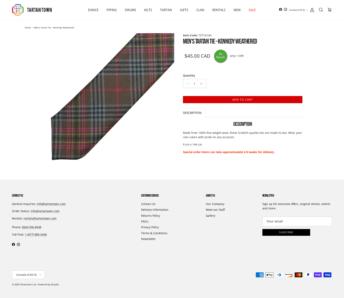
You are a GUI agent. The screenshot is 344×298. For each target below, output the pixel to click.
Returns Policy (150, 215)
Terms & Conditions (154, 233)
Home (28, 27)
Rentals (219, 10)
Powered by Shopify (48, 284)
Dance (93, 10)
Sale (252, 10)
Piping (112, 10)
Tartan (166, 10)
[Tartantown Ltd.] (32, 10)
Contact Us (148, 204)
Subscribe (286, 232)
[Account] (311, 10)
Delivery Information (154, 210)
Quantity (189, 75)
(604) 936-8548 (31, 227)
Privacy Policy (150, 227)
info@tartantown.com (51, 204)
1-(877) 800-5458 (36, 234)
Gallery (210, 215)
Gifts (184, 10)
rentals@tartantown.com (40, 218)
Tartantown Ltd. (28, 284)
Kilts (148, 10)
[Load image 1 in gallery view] (108, 99)
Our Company (215, 204)
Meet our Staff (215, 210)
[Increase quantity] (202, 83)
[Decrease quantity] (186, 83)
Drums (130, 10)
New (237, 10)
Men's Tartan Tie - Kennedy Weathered (54, 27)
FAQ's (145, 221)
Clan (200, 10)
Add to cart (242, 100)
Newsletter (148, 239)
